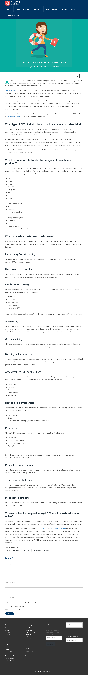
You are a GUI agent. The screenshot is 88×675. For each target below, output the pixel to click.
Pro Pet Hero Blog (10, 656)
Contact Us (28, 628)
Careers (7, 649)
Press (6, 653)
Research (28, 634)
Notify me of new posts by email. (16, 610)
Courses (7, 628)
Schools (7, 634)
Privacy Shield (29, 653)
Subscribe (50, 644)
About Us (7, 647)
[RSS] (52, 671)
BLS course (41, 529)
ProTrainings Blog (30, 632)
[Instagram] (46, 671)
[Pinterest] (49, 671)
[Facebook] (35, 671)
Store (26, 636)
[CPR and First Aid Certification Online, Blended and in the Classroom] (12, 3)
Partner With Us (29, 630)
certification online (14, 117)
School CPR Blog (10, 660)
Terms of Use (29, 656)
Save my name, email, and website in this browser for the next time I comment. (29, 603)
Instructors (8, 632)
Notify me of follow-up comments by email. (19, 606)
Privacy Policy (29, 651)
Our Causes (8, 651)
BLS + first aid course (58, 529)
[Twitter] (38, 671)
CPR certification (11, 90)
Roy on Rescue (9, 658)
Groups (7, 630)
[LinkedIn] (41, 671)
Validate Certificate (30, 638)
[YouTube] (44, 671)
